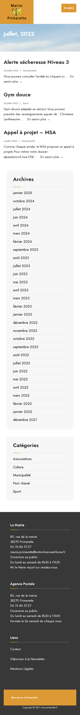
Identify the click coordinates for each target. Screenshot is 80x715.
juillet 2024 (21, 209)
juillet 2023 (21, 265)
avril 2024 (20, 225)
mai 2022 (20, 379)
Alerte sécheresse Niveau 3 (36, 62)
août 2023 (21, 257)
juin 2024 (20, 217)
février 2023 (22, 306)
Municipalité (29, 70)
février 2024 (22, 241)
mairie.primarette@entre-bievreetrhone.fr (37, 552)
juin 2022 (20, 371)
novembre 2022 (25, 330)
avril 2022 (20, 387)
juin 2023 (20, 273)
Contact (15, 649)
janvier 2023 (22, 314)
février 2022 (22, 403)
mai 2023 (20, 282)
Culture (18, 467)
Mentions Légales (21, 668)
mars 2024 (21, 233)
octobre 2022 (23, 338)
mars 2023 (21, 298)
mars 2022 (21, 395)
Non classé (21, 483)
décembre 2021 (25, 419)
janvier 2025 (22, 192)
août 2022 (21, 354)
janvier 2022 (22, 411)
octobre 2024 (23, 201)
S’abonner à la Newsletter (27, 659)
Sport (26, 103)
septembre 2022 (25, 346)
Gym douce (17, 94)
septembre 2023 (25, 249)
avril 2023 (20, 290)
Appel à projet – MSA (30, 132)
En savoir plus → (38, 119)
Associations (22, 458)
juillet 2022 (21, 363)
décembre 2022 (25, 322)
